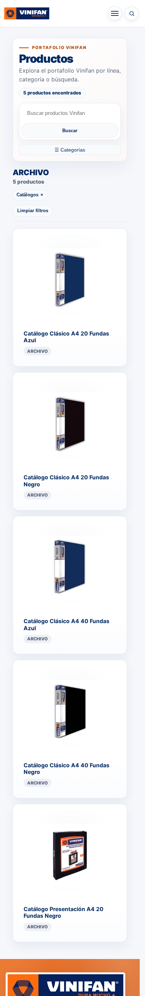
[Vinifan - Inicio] (27, 13)
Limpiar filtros (32, 210)
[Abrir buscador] (132, 13)
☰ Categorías (70, 150)
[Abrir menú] (115, 13)
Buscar (69, 130)
